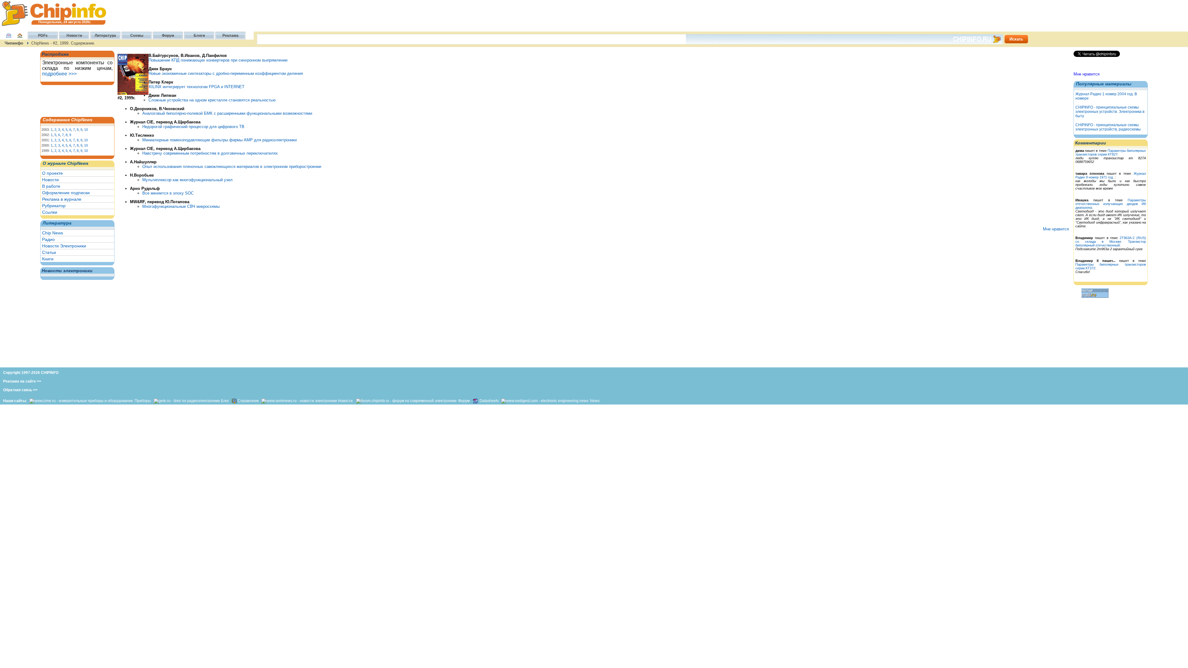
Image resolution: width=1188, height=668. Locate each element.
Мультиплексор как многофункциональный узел (187, 180)
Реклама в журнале (61, 199)
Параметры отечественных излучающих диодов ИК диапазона (1110, 203)
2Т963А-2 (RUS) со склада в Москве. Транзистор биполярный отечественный (1110, 241)
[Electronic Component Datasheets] (475, 401)
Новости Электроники (64, 245)
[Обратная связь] (8, 38)
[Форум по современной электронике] (406, 401)
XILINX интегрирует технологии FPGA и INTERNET (196, 86)
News (595, 401)
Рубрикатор (54, 205)
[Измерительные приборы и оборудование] (81, 401)
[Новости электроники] (299, 401)
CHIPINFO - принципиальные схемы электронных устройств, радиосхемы (1108, 127)
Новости (50, 179)
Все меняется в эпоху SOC (168, 193)
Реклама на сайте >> (22, 381)
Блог (225, 401)
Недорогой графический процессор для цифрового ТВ (193, 126)
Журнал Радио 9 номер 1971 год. (1110, 175)
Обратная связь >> (20, 390)
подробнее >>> (59, 73)
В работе (51, 186)
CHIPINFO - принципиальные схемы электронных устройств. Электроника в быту (1109, 111)
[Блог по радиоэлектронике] (187, 401)
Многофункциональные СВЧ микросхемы (181, 206)
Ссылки (49, 212)
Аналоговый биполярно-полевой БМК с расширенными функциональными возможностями (227, 113)
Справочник (248, 401)
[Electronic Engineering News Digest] (545, 401)
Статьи (49, 252)
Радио (48, 239)
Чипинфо (14, 43)
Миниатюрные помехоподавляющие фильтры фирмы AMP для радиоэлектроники (219, 140)
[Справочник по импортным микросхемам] (234, 401)
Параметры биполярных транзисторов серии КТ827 (1110, 152)
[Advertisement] (73, 100)
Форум (464, 401)
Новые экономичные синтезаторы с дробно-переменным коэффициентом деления (225, 73)
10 (86, 129)
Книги (48, 258)
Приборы (143, 401)
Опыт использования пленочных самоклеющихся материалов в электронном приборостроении (231, 166)
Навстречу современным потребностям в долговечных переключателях (210, 153)
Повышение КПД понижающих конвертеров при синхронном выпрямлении (217, 60)
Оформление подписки (66, 192)
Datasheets (490, 401)
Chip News (52, 232)
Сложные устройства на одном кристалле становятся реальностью (212, 100)
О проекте (52, 173)
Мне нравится (1087, 74)
